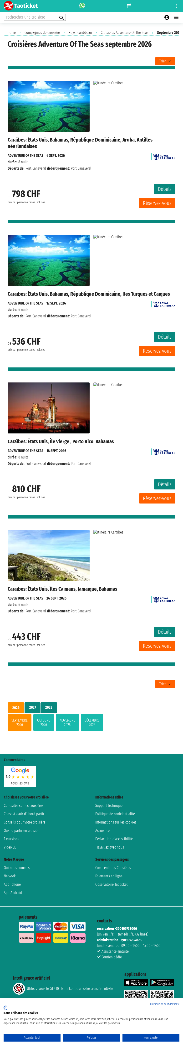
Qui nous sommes (17, 867)
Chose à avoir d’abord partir (24, 814)
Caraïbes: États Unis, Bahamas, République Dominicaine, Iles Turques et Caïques (89, 294)
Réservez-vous (157, 203)
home (12, 32)
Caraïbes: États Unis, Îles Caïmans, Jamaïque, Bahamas (62, 589)
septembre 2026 (19, 722)
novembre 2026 (67, 722)
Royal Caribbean (80, 32)
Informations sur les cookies (115, 822)
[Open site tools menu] (176, 6)
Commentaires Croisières (113, 867)
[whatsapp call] (82, 6)
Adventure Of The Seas (25, 155)
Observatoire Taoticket (111, 884)
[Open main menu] (176, 17)
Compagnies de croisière (42, 32)
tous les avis (20, 783)
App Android (13, 892)
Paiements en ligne (108, 876)
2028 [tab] (48, 707)
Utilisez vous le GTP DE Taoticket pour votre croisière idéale (70, 988)
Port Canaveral (35, 168)
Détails (165, 189)
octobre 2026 (43, 722)
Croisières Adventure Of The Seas (124, 32)
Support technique (108, 805)
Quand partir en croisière (22, 830)
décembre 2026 (92, 722)
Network (10, 876)
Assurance (102, 830)
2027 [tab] (32, 707)
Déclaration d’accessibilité (114, 839)
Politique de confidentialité (115, 814)
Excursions (11, 839)
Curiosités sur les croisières (23, 805)
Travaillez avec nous (109, 847)
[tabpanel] (91, 723)
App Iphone (12, 884)
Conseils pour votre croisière (24, 822)
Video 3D (10, 847)
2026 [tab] (16, 707)
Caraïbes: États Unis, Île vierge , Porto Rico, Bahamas (61, 441)
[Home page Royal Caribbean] (164, 155)
